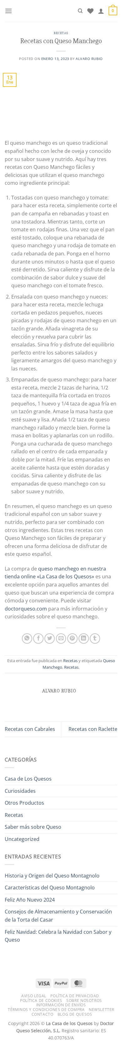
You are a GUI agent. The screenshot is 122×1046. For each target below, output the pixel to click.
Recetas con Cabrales (30, 729)
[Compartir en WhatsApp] (27, 638)
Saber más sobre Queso (33, 826)
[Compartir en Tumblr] (95, 638)
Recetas (61, 33)
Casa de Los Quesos (28, 778)
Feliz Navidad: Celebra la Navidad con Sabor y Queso (58, 935)
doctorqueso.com (26, 608)
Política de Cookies (41, 1000)
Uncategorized (22, 839)
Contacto (42, 1014)
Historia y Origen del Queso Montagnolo (52, 875)
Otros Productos (24, 802)
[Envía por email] (61, 638)
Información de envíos (61, 1005)
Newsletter (101, 1009)
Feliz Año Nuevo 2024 (30, 899)
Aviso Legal (33, 995)
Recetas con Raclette (93, 729)
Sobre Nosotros (84, 1000)
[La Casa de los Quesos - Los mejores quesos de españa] (45, 11)
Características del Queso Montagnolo (50, 887)
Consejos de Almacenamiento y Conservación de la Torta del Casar (58, 915)
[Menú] (8, 10)
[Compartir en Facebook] (38, 638)
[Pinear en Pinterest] (72, 638)
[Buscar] (80, 11)
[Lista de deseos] (90, 11)
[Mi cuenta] (101, 11)
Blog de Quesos (75, 1014)
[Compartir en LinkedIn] (84, 638)
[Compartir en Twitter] (49, 638)
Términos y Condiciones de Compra (46, 1009)
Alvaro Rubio (89, 58)
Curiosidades (20, 790)
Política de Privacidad (74, 995)
